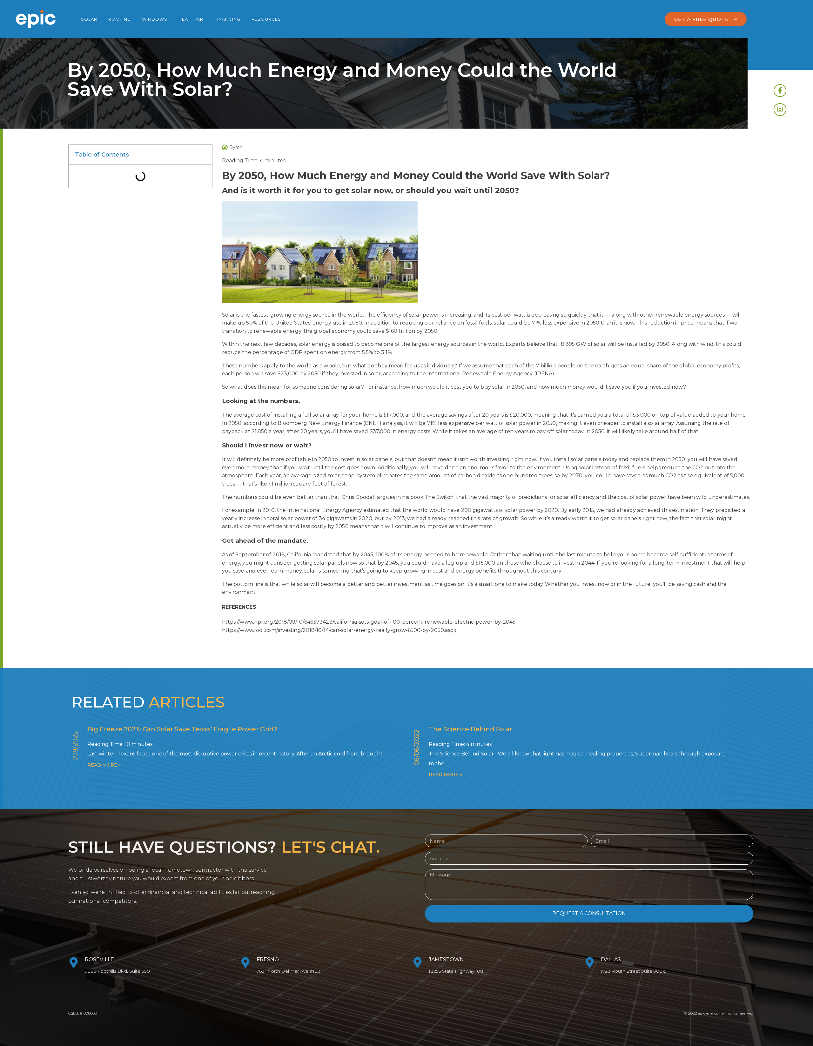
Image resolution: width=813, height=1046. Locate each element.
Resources (266, 19)
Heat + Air (190, 19)
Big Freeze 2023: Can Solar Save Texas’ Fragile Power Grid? (182, 729)
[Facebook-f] (780, 90)
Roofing (119, 19)
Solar (89, 19)
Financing (227, 19)
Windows (154, 19)
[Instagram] (780, 109)
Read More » (104, 765)
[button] (706, 19)
